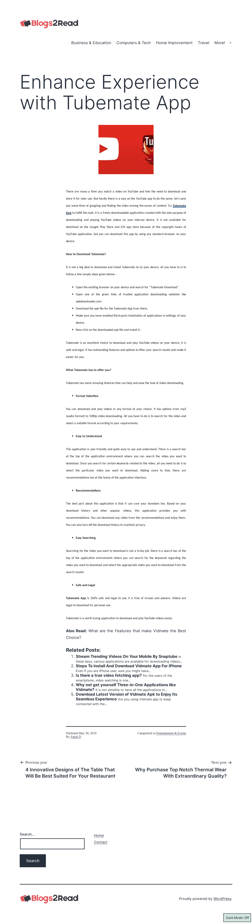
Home (99, 835)
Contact (100, 842)
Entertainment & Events (171, 733)
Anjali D (75, 736)
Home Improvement (174, 42)
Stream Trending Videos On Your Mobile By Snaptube (126, 656)
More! (219, 42)
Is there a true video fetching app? (109, 675)
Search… (27, 834)
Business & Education (91, 42)
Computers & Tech (133, 42)
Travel (203, 42)
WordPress (222, 899)
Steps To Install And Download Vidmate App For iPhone (129, 666)
